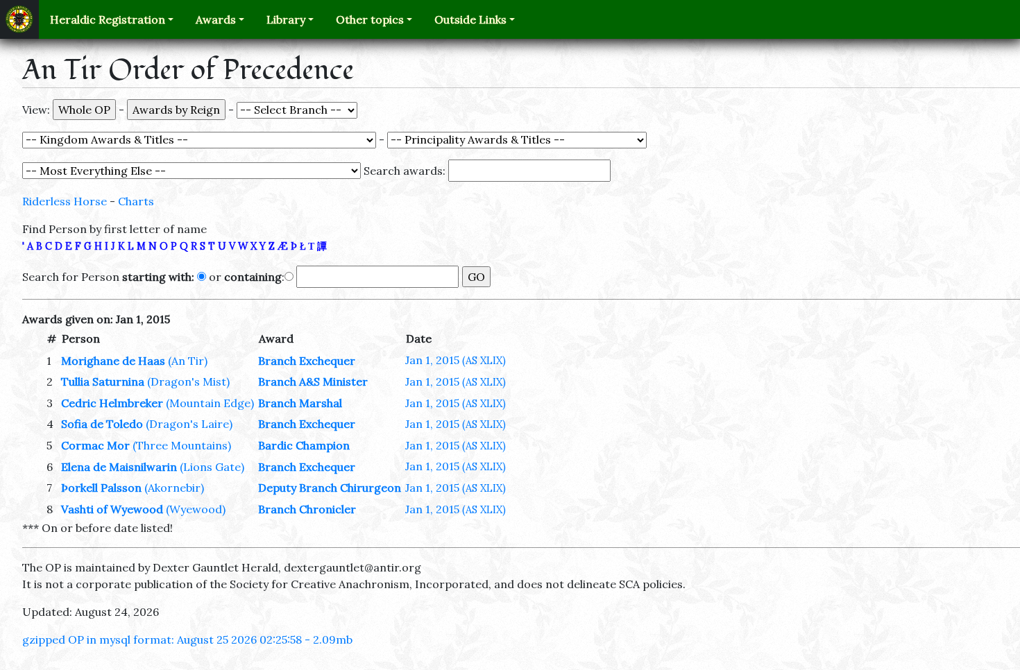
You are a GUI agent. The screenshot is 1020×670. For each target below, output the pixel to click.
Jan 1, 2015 (455, 360)
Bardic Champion (304, 445)
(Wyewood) (196, 509)
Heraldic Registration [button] (107, 19)
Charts (136, 201)
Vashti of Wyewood (112, 509)
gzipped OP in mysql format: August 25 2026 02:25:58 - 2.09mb (187, 639)
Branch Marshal (300, 403)
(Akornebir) (174, 488)
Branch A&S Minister (313, 381)
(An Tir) (187, 361)
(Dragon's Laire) (189, 424)
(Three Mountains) (182, 445)
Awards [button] (216, 19)
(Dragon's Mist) (188, 381)
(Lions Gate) (212, 467)
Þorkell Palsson (101, 488)
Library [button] (285, 19)
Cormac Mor (95, 445)
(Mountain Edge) (210, 403)
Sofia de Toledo (102, 424)
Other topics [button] (370, 19)
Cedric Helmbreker (112, 403)
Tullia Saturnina (102, 381)
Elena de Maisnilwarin (119, 467)
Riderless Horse (64, 201)
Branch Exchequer (306, 361)
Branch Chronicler (307, 509)
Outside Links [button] (470, 19)
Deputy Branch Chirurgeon (329, 488)
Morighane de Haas (113, 361)
